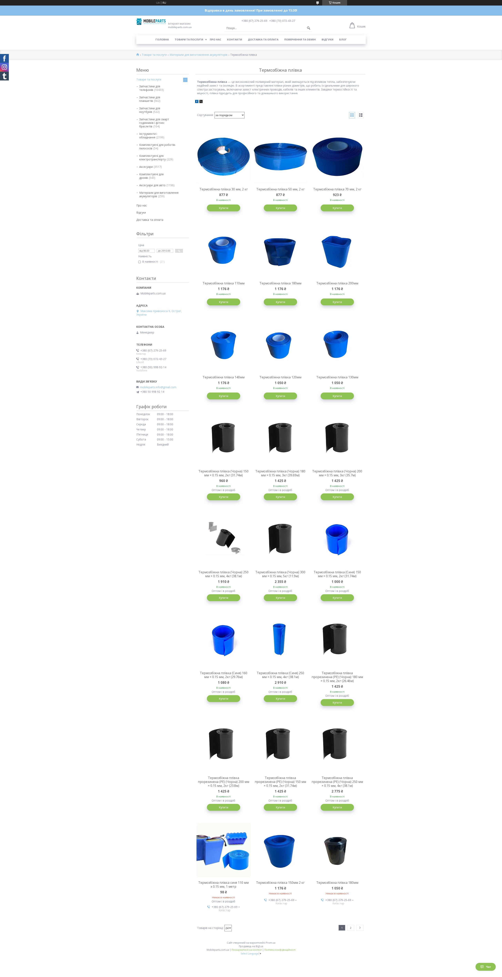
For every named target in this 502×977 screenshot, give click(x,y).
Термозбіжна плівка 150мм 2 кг (280, 883)
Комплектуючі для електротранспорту (152, 157)
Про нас (215, 39)
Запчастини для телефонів (149, 88)
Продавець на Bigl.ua (251, 946)
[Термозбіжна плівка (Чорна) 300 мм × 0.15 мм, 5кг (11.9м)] (280, 539)
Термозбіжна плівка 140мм (224, 377)
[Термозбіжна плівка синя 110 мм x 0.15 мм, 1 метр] (223, 850)
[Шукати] (308, 28)
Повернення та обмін (300, 39)
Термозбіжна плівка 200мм (337, 283)
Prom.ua (270, 942)
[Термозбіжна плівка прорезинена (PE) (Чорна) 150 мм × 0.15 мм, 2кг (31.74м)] (280, 745)
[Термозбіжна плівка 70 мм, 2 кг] (337, 156)
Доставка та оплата (263, 39)
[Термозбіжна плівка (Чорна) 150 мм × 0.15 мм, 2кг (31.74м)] (223, 438)
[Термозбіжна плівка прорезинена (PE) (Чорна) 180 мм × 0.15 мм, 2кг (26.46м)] (337, 640)
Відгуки (327, 39)
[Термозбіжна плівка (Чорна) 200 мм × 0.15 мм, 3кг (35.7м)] (337, 438)
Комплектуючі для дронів (151, 176)
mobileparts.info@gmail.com (158, 387)
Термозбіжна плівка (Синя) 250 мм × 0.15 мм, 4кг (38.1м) (280, 675)
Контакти (234, 39)
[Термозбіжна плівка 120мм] (280, 344)
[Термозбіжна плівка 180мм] (280, 250)
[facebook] (196, 102)
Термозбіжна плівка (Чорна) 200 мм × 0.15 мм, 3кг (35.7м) (337, 473)
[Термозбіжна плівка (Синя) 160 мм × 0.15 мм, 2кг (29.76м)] (223, 640)
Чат (488, 966)
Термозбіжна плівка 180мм (280, 283)
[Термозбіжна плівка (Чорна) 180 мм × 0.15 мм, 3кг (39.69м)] (280, 438)
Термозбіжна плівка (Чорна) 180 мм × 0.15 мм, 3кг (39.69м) (280, 473)
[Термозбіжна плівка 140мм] (223, 344)
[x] (201, 102)
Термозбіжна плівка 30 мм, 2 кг (223, 189)
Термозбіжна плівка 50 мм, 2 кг (280, 189)
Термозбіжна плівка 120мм (280, 377)
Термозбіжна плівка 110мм (224, 283)
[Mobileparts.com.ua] (151, 21)
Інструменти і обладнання (148, 135)
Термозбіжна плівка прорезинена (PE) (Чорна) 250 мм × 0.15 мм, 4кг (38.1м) (337, 782)
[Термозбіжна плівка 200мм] (337, 250)
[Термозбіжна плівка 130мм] (337, 344)
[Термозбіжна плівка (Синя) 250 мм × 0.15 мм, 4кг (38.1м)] (280, 640)
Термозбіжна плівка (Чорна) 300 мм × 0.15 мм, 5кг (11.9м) (280, 574)
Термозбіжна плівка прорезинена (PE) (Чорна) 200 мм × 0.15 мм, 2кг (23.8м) (223, 782)
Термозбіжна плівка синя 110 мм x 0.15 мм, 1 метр (223, 884)
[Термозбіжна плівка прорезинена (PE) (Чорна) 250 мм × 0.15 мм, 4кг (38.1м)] (337, 745)
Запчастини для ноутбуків (149, 110)
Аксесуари (146, 167)
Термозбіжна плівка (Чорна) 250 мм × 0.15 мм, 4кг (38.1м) (223, 574)
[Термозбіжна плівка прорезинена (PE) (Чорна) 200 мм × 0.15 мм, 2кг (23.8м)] (223, 745)
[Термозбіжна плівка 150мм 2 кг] (280, 850)
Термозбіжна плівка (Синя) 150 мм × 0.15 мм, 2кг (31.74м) (337, 574)
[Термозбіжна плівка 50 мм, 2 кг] (280, 156)
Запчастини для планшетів (149, 99)
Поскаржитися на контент (247, 949)
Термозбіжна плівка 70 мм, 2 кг (337, 189)
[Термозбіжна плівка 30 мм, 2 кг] (223, 156)
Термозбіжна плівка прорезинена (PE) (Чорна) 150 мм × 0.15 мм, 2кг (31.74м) (280, 782)
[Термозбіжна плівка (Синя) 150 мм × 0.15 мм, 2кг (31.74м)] (337, 539)
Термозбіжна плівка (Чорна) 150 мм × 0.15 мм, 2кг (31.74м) (223, 473)
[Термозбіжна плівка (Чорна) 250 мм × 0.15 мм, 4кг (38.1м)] (223, 539)
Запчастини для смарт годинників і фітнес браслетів (154, 122)
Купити (223, 208)
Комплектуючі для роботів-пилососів (157, 146)
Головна (162, 39)
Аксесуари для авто (152, 185)
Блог (343, 39)
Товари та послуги (189, 39)
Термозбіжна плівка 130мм (337, 377)
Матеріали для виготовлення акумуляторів (198, 55)
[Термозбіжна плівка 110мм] (223, 250)
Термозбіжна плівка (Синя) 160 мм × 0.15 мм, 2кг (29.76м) (223, 675)
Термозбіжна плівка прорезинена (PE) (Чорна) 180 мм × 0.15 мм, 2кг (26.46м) (337, 677)
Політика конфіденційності (280, 949)
